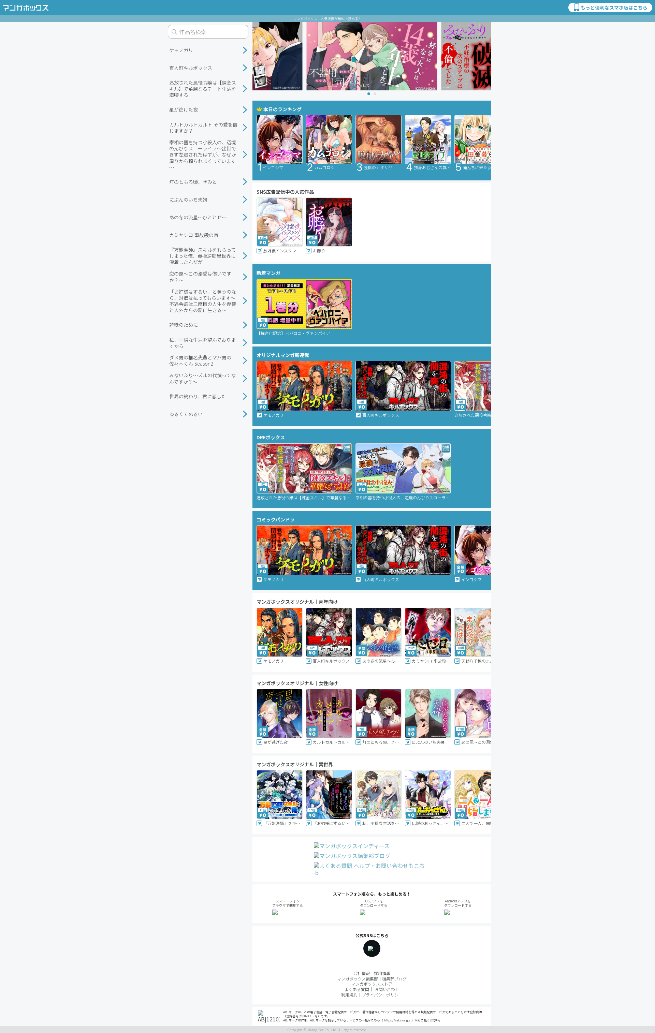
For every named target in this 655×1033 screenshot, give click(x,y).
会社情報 (361, 973)
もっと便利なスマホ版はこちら (614, 7)
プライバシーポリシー (382, 995)
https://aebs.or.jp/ (397, 1020)
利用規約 (349, 995)
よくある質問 (357, 989)
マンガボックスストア (371, 984)
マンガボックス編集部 (357, 979)
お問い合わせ (387, 989)
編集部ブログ (394, 979)
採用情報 (382, 973)
